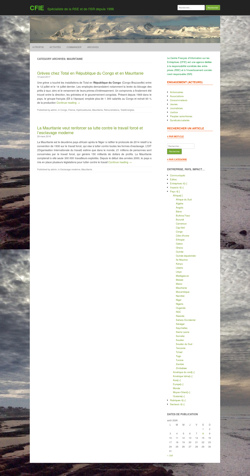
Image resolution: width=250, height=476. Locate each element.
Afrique (176, 195)
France (71, 109)
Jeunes (174, 104)
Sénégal (180, 324)
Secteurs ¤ (176, 404)
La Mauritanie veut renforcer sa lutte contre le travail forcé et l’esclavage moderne (90, 130)
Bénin (179, 211)
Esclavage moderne (70, 169)
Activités (55, 47)
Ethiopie (180, 239)
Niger (178, 300)
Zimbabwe (181, 368)
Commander (74, 47)
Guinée (179, 251)
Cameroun (181, 223)
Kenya (179, 263)
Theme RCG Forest (141, 469)
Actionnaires (176, 92)
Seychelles (182, 328)
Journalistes (176, 108)
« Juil (170, 455)
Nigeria (179, 304)
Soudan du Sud (184, 344)
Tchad (179, 352)
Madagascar (182, 275)
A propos (38, 47)
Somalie (180, 336)
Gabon (179, 243)
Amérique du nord (182, 372)
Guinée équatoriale (186, 255)
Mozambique (182, 291)
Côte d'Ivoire (182, 235)
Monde (176, 388)
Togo (178, 356)
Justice (174, 112)
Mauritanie (97, 109)
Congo (63, 109)
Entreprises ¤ (177, 183)
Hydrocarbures (83, 109)
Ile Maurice (182, 259)
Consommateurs (178, 100)
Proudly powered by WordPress (114, 469)
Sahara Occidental (185, 320)
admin (54, 109)
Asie (175, 380)
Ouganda (180, 308)
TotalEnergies (127, 109)
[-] (179, 191)
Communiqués (177, 175)
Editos (173, 179)
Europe (176, 384)
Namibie (180, 296)
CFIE (37, 7)
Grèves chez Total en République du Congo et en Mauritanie (90, 73)
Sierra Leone (182, 332)
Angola (179, 207)
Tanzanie (180, 348)
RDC (178, 312)
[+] (185, 183)
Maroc (179, 283)
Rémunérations (111, 109)
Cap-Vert (180, 227)
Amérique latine (181, 376)
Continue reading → (68, 102)
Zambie (180, 364)
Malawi (179, 279)
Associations (177, 96)
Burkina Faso (183, 215)
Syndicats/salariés (180, 120)
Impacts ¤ (175, 187)
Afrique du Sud (184, 199)
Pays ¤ (174, 191)
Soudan (180, 340)
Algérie (179, 203)
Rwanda (180, 316)
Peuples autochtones (181, 116)
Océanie (177, 396)
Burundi (180, 219)
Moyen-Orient (180, 392)
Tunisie (179, 360)
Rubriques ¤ (176, 400)
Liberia (179, 267)
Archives (93, 47)
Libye (179, 271)
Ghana (179, 247)
